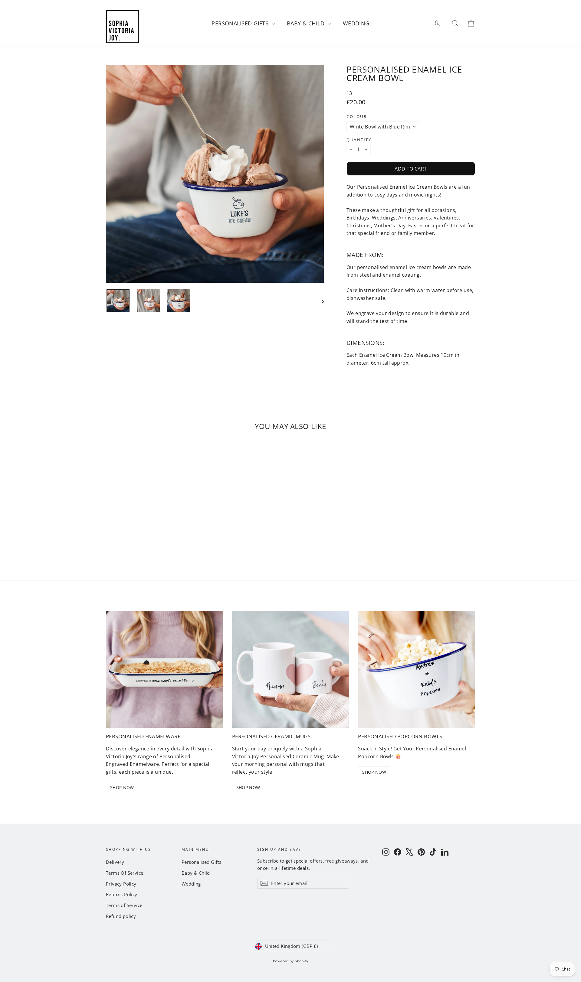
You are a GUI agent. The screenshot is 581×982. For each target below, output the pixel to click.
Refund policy (121, 916)
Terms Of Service (124, 873)
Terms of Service (124, 905)
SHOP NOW (122, 787)
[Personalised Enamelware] (164, 669)
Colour (356, 117)
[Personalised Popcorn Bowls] (416, 669)
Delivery (115, 862)
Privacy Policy (121, 884)
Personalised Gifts (241, 23)
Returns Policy (121, 894)
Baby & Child (306, 23)
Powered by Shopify (290, 961)
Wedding (356, 23)
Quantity (358, 140)
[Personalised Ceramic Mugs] (290, 669)
